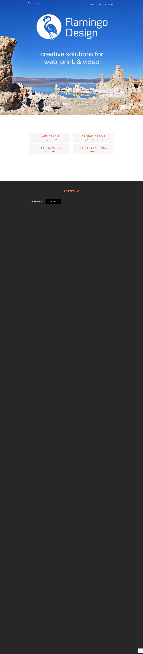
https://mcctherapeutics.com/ (50, 223)
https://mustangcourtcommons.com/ (50, 525)
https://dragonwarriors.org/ (93, 266)
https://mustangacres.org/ (50, 482)
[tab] (36, 201)
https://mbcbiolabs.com (50, 353)
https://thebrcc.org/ (93, 396)
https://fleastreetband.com (50, 568)
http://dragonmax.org (50, 439)
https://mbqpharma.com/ (50, 310)
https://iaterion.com (93, 223)
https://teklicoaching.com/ (50, 266)
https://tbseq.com (93, 310)
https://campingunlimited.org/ (93, 525)
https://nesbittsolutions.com (93, 611)
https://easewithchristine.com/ (50, 611)
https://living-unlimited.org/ (93, 482)
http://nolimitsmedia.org (93, 568)
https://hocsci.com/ (50, 396)
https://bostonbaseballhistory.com (93, 439)
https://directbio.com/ (93, 353)
